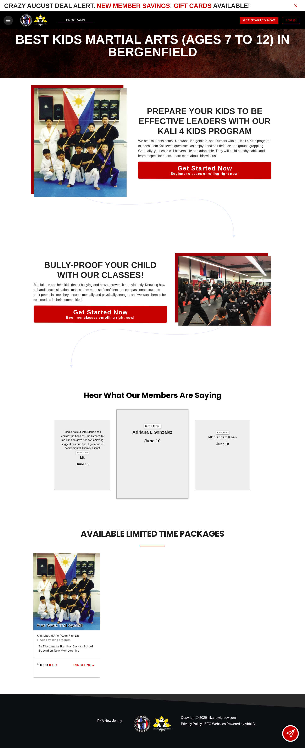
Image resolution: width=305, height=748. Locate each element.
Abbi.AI (250, 724)
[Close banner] (295, 6)
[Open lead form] (290, 733)
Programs (75, 20)
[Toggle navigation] (8, 20)
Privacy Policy (191, 724)
